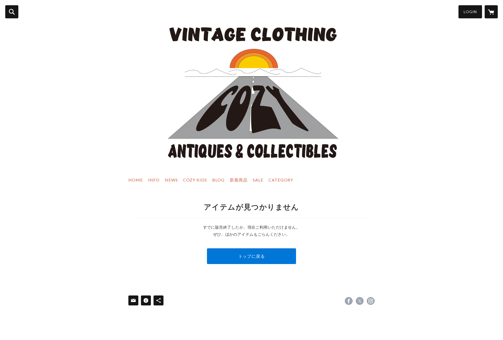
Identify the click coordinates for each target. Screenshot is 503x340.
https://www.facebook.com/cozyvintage (349, 301)
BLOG (218, 179)
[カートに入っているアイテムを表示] (491, 11)
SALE (258, 179)
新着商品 (239, 179)
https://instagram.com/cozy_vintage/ (371, 301)
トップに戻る (251, 256)
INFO (154, 179)
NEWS (171, 179)
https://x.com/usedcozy (360, 301)
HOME (135, 179)
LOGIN (470, 11)
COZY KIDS (195, 179)
